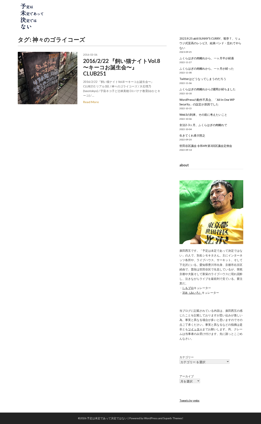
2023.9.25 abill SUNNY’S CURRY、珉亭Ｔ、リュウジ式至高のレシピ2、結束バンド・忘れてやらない (210, 43)
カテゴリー (186, 357)
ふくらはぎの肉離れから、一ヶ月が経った (206, 68)
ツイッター (195, 329)
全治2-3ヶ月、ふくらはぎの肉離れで (203, 125)
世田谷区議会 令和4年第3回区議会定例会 (205, 145)
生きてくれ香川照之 (192, 135)
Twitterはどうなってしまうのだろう (202, 79)
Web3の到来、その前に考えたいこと (203, 114)
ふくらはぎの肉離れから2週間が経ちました (207, 89)
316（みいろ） (192, 292)
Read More (91, 102)
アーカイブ (186, 376)
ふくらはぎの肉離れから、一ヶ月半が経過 (206, 58)
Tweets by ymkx (189, 400)
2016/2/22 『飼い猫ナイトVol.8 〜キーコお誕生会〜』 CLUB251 (121, 67)
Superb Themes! (173, 418)
